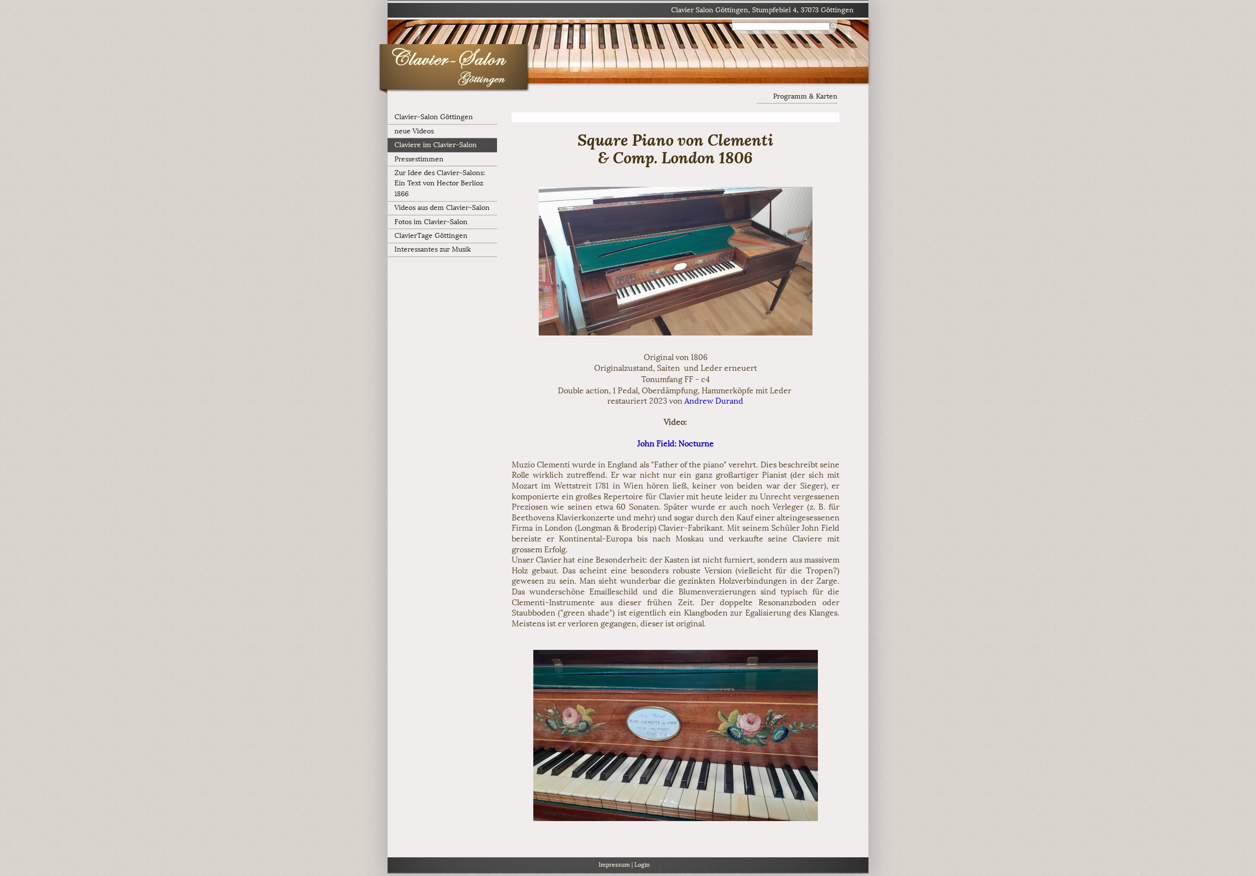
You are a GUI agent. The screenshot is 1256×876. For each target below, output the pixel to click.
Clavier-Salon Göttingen (433, 117)
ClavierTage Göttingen (431, 236)
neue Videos (414, 131)
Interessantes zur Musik (432, 249)
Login (642, 865)
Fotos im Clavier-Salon (431, 222)
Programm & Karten (805, 96)
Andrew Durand (713, 401)
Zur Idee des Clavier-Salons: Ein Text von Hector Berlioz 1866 (439, 183)
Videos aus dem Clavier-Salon (442, 208)
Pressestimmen (419, 159)
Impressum (614, 865)
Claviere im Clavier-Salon (435, 145)
